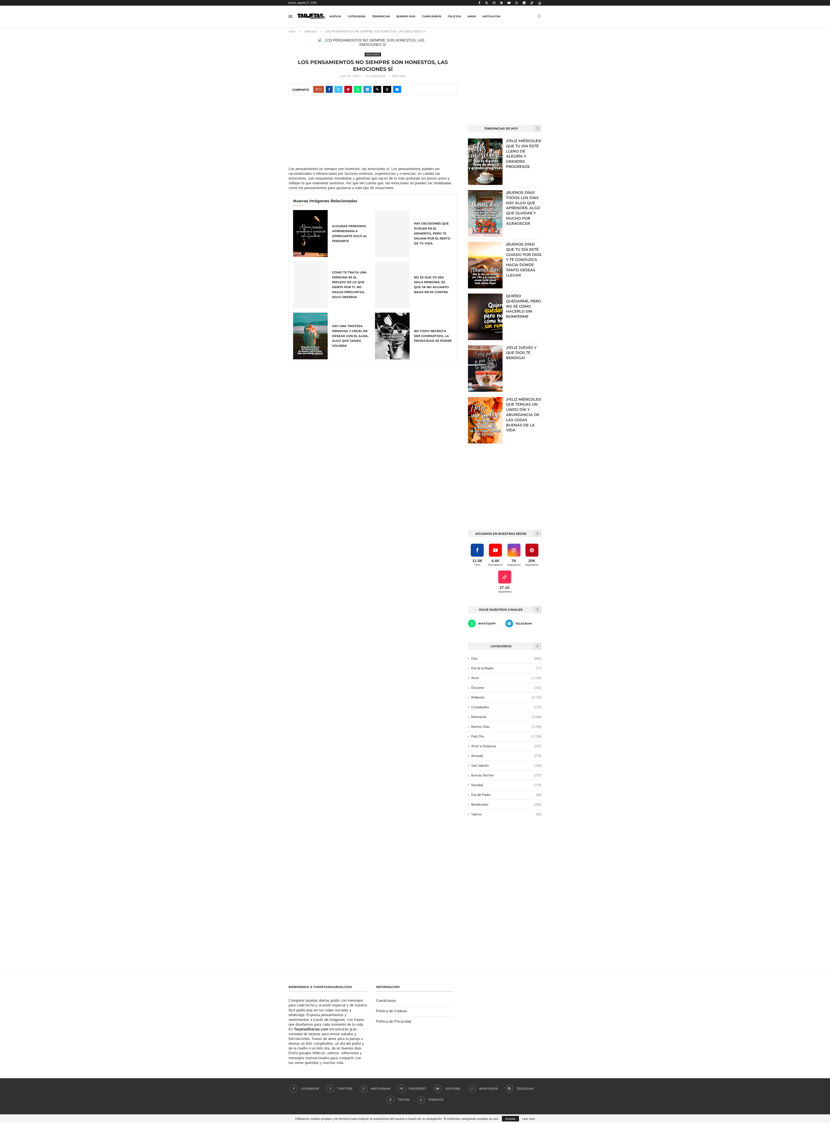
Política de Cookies (391, 1011)
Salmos (506, 814)
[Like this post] (319, 89)
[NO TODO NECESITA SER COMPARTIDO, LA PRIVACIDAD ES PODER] (392, 336)
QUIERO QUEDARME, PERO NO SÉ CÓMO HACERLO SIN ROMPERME (523, 306)
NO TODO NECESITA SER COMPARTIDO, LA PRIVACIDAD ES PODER (433, 336)
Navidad (506, 785)
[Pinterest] (501, 3)
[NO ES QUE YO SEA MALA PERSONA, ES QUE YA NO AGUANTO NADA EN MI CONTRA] (392, 284)
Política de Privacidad (393, 1021)
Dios (506, 658)
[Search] (539, 16)
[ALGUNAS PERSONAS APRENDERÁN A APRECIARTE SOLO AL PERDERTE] (310, 233)
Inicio (292, 31)
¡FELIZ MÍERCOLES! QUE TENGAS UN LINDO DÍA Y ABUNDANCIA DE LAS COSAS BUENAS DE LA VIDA (523, 414)
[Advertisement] (373, 134)
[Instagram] (494, 3)
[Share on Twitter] (338, 89)
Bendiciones (506, 804)
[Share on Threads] (387, 89)
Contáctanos (386, 1001)
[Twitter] (486, 3)
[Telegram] (524, 3)
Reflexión (310, 31)
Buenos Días (405, 16)
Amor (472, 16)
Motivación (491, 16)
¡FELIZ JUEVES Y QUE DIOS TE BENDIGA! (521, 352)
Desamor (506, 687)
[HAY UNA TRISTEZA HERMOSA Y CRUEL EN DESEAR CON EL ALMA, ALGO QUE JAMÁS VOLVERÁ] (310, 336)
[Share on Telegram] (367, 89)
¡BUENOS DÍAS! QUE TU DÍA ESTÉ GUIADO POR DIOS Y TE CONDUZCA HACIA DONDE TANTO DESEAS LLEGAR (523, 259)
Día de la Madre (506, 668)
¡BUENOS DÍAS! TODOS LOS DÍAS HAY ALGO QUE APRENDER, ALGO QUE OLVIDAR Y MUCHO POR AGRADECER (523, 208)
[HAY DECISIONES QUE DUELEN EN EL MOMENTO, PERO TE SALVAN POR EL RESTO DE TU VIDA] (392, 233)
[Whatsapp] (516, 3)
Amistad (506, 756)
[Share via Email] (397, 89)
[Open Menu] (290, 16)
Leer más (528, 1118)
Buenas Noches (506, 775)
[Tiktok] (532, 3)
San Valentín (506, 765)
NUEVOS (335, 16)
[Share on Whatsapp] (358, 89)
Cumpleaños (431, 16)
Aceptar (510, 1118)
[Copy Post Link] (377, 89)
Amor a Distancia (506, 746)
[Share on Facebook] (329, 89)
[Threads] (539, 3)
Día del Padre (506, 795)
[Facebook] (479, 3)
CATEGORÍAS (357, 16)
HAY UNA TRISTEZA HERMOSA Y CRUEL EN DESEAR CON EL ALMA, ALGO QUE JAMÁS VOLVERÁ (350, 336)
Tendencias (381, 16)
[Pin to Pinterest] (348, 89)
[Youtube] (509, 3)
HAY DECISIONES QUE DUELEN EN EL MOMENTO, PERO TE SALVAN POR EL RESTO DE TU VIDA (432, 233)
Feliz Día (454, 16)
